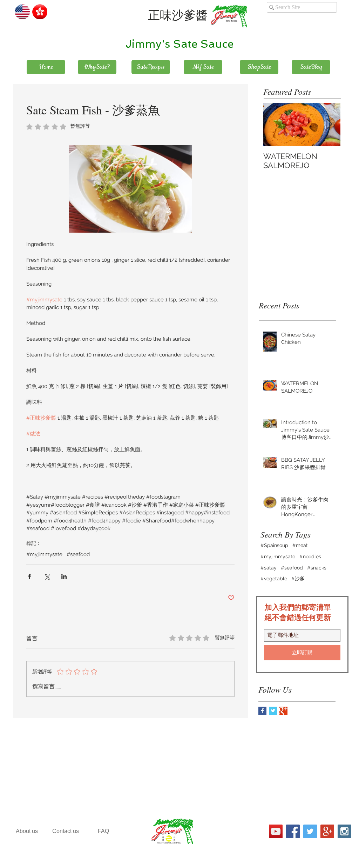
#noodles (310, 556)
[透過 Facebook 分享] (29, 576)
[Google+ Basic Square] (283, 711)
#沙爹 (298, 578)
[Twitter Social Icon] (310, 831)
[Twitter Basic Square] (273, 711)
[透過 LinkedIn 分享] (64, 576)
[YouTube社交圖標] (276, 831)
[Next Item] (329, 124)
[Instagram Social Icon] (344, 831)
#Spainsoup (274, 545)
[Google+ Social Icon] (327, 831)
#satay (268, 568)
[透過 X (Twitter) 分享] (46, 576)
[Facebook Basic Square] (262, 711)
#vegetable (273, 578)
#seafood (78, 554)
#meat (300, 545)
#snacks (316, 568)
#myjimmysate (44, 554)
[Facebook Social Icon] (293, 831)
